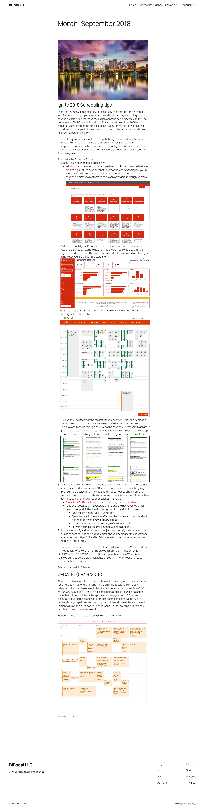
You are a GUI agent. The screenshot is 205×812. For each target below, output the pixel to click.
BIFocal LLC (17, 5)
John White (127, 554)
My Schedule (87, 310)
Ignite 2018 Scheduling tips (85, 104)
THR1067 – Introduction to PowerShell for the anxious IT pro (102, 548)
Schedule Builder (84, 159)
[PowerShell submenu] (179, 5)
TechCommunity (82, 122)
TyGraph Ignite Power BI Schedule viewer (93, 246)
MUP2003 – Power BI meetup (93, 554)
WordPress (191, 803)
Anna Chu (109, 605)
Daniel (131, 488)
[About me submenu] (195, 5)
